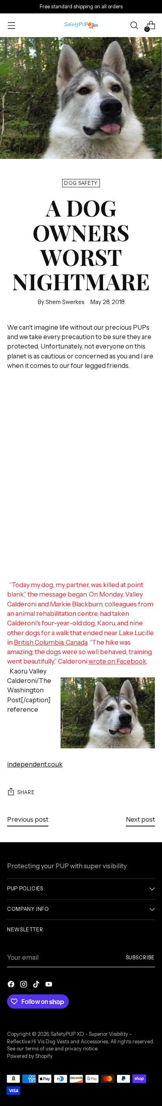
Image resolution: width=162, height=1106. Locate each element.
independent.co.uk (35, 764)
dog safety (81, 183)
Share (26, 792)
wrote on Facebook (117, 661)
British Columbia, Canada (50, 642)
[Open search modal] (134, 25)
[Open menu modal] (11, 25)
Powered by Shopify (30, 1056)
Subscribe (140, 958)
